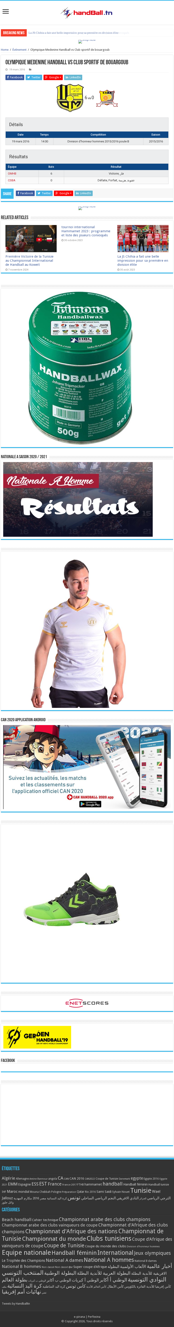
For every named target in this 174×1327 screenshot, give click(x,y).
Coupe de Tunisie (107, 1178)
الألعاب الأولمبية (133, 1266)
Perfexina (94, 1316)
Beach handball (16, 1219)
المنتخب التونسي (23, 1272)
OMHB (12, 173)
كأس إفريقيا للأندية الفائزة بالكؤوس (147, 1286)
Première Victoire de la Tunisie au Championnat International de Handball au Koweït (29, 260)
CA (60, 1178)
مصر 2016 (39, 1198)
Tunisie (140, 1190)
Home (5, 49)
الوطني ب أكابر (59, 1280)
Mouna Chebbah (40, 1191)
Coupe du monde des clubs (105, 1246)
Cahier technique (45, 1220)
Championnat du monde (54, 1238)
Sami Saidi (104, 1191)
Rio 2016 (90, 1191)
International (115, 1252)
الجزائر (142, 1198)
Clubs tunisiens (109, 1238)
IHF (4, 1191)
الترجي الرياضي (159, 1198)
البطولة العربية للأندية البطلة (103, 1273)
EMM (12, 1184)
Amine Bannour (38, 1178)
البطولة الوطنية (60, 1273)
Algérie (8, 1178)
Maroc (12, 1191)
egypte (137, 1178)
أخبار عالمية (159, 1266)
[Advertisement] (87, 1114)
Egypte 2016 (151, 1178)
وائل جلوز (8, 1202)
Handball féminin (135, 1184)
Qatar (80, 1191)
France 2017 (69, 1184)
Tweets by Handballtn (16, 1303)
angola (52, 1178)
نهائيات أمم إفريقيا (21, 1292)
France (55, 1184)
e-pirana (79, 1316)
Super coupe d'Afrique (90, 1267)
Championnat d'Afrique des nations (71, 1231)
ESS (35, 1184)
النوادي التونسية (147, 1279)
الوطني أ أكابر (113, 1280)
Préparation (69, 1191)
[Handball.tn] (87, 11)
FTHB (80, 1184)
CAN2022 (90, 1178)
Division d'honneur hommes (143, 1246)
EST (43, 1184)
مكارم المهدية (23, 1198)
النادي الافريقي (127, 1198)
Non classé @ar (64, 1267)
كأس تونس (76, 1286)
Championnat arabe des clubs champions (104, 1219)
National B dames (146, 1260)
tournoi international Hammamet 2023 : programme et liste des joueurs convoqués (85, 231)
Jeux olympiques (152, 1253)
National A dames (64, 1260)
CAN (66, 1178)
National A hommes (109, 1259)
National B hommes (21, 1266)
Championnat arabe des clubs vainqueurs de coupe (50, 1225)
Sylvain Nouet (121, 1191)
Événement (19, 49)
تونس (74, 1197)
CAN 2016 (77, 1178)
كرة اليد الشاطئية (54, 1286)
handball (113, 1184)
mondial (23, 1191)
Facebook (8, 1061)
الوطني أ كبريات (85, 1280)
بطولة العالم (14, 1280)
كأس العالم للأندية (96, 1286)
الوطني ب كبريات (37, 1280)
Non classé (48, 1267)
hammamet (93, 1184)
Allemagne (22, 1178)
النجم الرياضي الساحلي (98, 1198)
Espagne (24, 1184)
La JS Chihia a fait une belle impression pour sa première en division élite (73, 32)
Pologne (56, 1191)
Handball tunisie (158, 1184)
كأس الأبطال (115, 1286)
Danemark (124, 1178)
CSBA (11, 180)
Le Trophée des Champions (23, 1261)
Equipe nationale (26, 1252)
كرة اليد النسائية (57, 1198)
